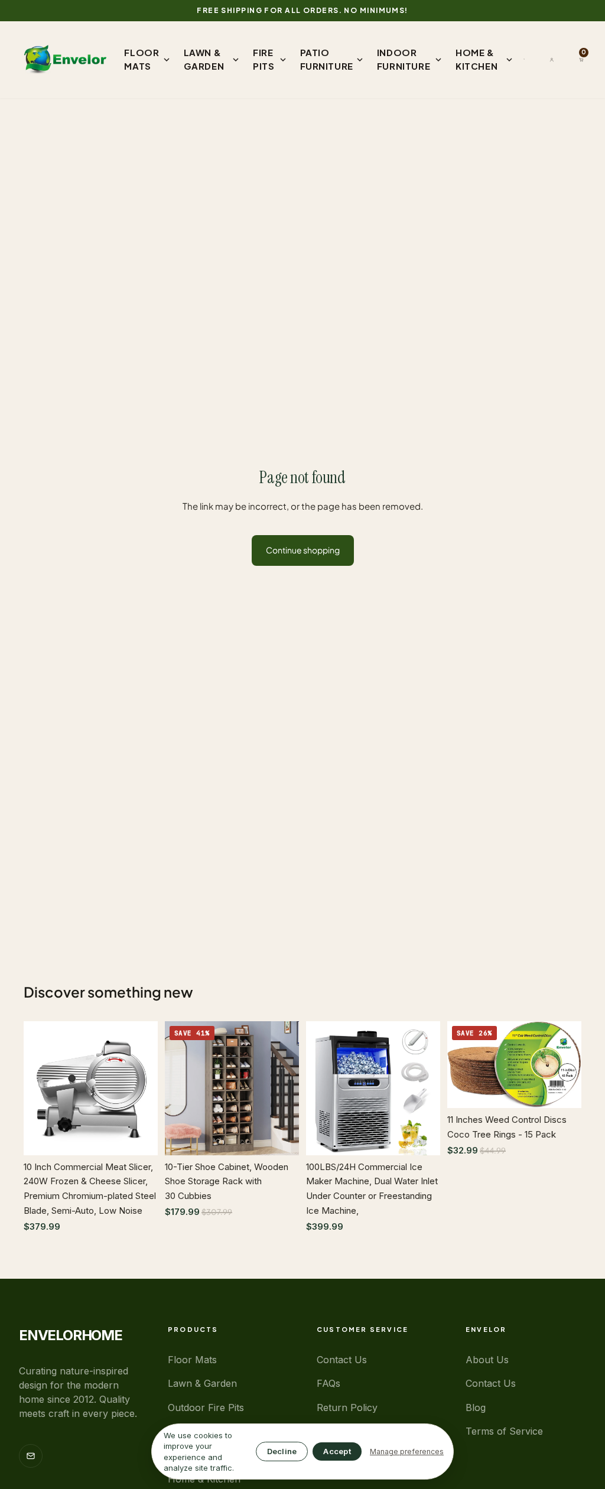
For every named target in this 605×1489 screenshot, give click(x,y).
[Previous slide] (37, 1088)
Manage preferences (407, 1451)
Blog (476, 1407)
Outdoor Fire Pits (206, 1407)
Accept (337, 1451)
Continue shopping (303, 550)
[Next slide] (145, 1088)
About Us (487, 1360)
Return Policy (347, 1407)
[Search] (524, 59)
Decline (282, 1451)
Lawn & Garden (202, 1383)
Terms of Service (504, 1431)
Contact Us (342, 1360)
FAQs (328, 1383)
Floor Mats (192, 1360)
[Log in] (552, 59)
